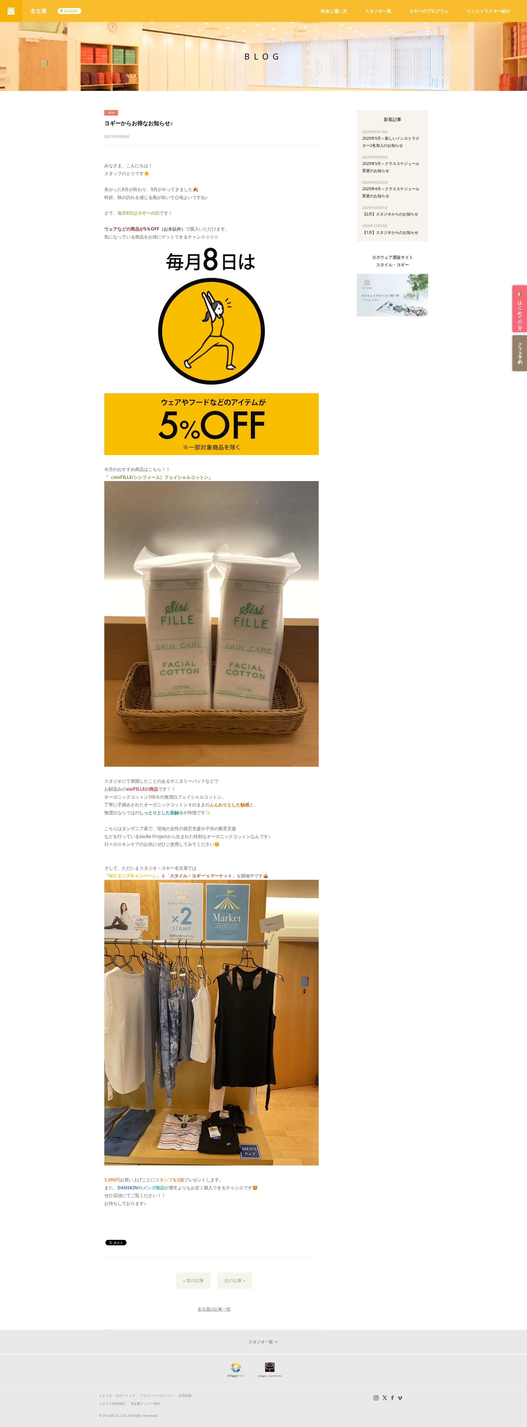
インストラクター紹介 (489, 11)
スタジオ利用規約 (112, 1403)
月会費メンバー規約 (145, 1403)
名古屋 (38, 11)
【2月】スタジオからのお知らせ (390, 214)
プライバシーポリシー (156, 1395)
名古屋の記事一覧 (214, 1309)
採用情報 (185, 1395)
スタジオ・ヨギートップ (117, 1395)
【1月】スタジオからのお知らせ (390, 232)
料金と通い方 (334, 11)
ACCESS (71, 11)
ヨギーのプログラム (429, 11)
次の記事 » (234, 1280)
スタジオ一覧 (378, 11)
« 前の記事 (193, 1280)
